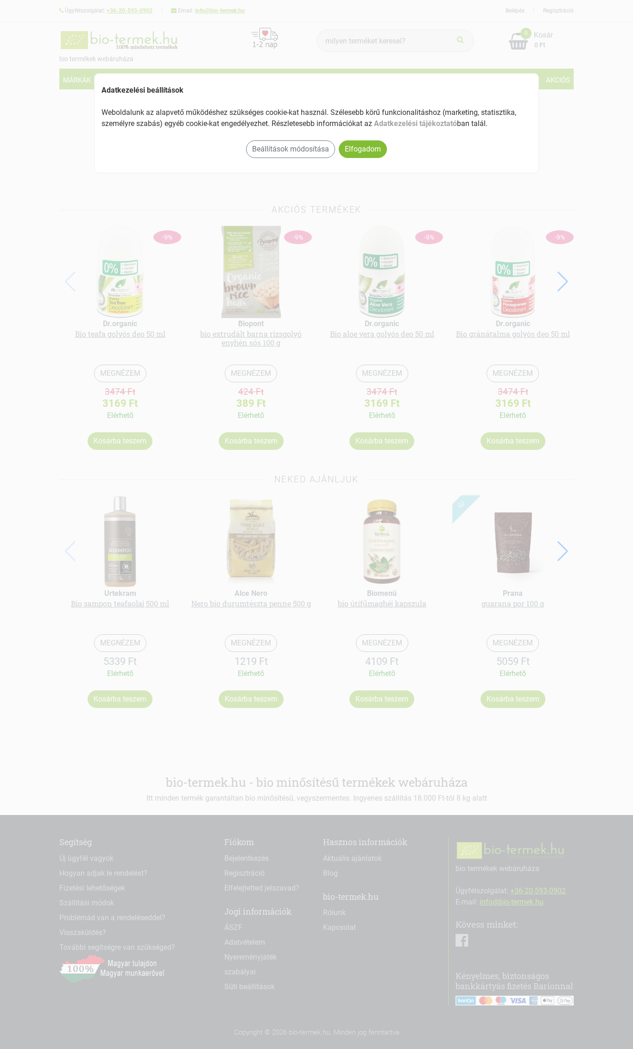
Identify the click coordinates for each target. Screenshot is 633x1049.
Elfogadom (363, 149)
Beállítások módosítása (290, 149)
